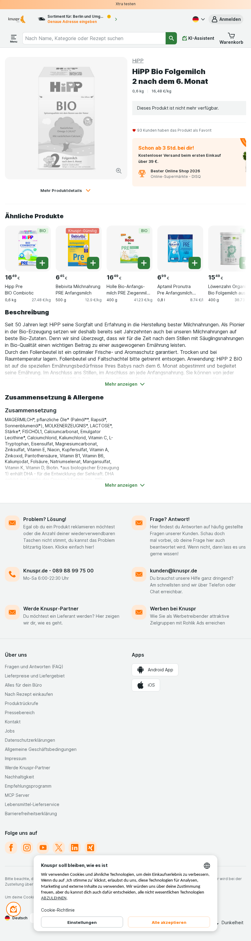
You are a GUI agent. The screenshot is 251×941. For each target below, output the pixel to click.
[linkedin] (75, 848)
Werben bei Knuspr (173, 608)
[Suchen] (171, 38)
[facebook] (11, 848)
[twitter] (59, 848)
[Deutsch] (198, 19)
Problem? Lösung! (44, 519)
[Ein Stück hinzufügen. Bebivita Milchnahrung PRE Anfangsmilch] (93, 263)
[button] (225, 19)
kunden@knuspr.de (173, 571)
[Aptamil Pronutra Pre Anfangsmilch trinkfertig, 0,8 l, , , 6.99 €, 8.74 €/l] (180, 249)
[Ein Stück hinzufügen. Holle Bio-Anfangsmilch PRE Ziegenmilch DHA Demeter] (144, 263)
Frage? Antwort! (170, 519)
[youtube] (43, 848)
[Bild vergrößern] (119, 171)
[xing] (90, 848)
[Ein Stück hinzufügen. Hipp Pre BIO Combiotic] (42, 263)
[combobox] (94, 38)
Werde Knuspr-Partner (51, 608)
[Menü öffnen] (14, 38)
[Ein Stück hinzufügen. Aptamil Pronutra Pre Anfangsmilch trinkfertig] (195, 263)
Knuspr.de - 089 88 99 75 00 (58, 571)
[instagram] (27, 848)
